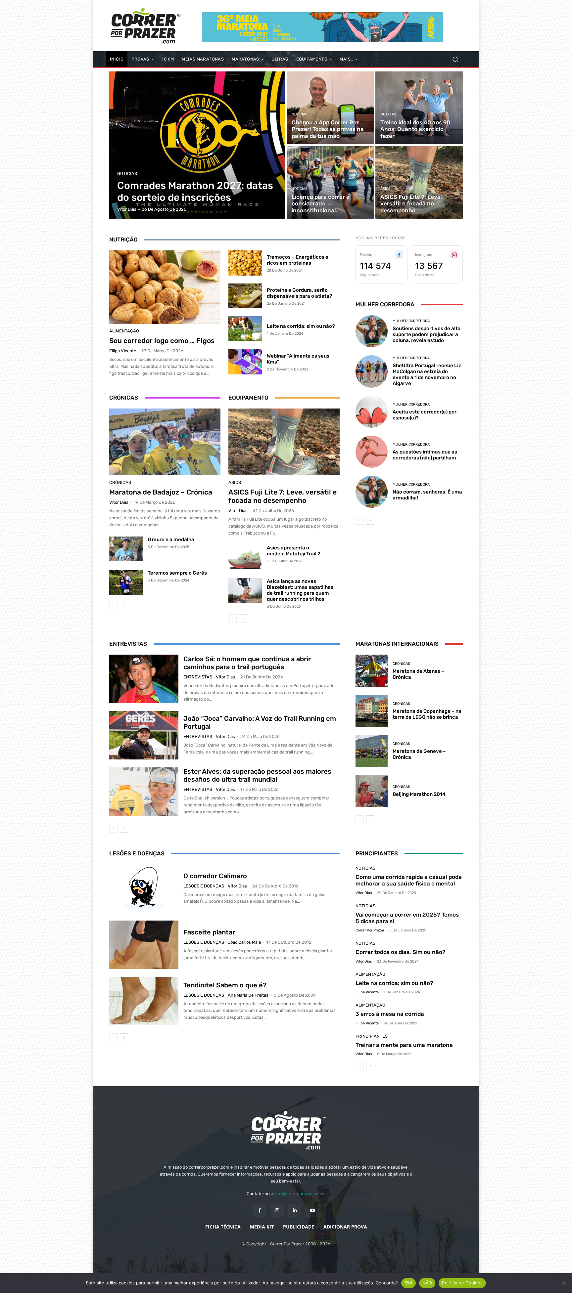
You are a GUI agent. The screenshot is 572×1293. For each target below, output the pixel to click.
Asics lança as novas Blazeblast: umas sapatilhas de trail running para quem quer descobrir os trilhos (300, 590)
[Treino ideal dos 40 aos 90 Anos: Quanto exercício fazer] (419, 107)
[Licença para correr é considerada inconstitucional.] (330, 182)
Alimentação (124, 331)
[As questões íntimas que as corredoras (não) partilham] (372, 452)
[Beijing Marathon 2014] (372, 791)
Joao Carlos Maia (244, 942)
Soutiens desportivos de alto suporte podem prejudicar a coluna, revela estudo (426, 334)
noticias (127, 173)
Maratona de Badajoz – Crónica (160, 492)
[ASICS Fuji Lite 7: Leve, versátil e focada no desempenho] (419, 182)
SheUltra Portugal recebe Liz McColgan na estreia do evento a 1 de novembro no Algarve (427, 374)
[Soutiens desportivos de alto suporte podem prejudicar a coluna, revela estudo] (372, 331)
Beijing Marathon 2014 (419, 794)
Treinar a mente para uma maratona (404, 1045)
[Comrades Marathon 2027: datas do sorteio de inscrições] (197, 145)
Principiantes (372, 1036)
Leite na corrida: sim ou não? (301, 326)
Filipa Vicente (122, 350)
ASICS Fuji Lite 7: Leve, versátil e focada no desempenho (282, 496)
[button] (455, 59)
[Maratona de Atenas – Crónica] (372, 671)
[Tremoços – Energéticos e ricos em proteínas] (245, 263)
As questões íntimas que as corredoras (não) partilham (425, 455)
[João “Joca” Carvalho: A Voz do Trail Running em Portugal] (143, 735)
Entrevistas (197, 677)
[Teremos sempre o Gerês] (126, 582)
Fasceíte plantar (209, 932)
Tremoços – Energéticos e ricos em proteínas (297, 260)
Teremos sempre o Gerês (177, 573)
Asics (385, 189)
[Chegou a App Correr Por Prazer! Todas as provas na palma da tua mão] (330, 107)
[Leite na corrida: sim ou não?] (245, 328)
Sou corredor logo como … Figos (162, 340)
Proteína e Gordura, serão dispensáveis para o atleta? (299, 293)
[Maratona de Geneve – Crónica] (372, 751)
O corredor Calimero (215, 876)
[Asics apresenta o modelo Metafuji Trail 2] (245, 557)
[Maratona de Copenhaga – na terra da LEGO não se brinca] (372, 711)
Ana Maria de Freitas (248, 995)
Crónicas (120, 482)
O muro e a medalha (171, 539)
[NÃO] (563, 1283)
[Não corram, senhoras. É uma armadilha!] (372, 492)
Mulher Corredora (411, 321)
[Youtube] (312, 1210)
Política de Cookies (462, 1282)
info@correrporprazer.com (300, 1193)
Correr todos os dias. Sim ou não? (401, 952)
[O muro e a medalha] (126, 549)
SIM (408, 1282)
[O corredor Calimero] (143, 888)
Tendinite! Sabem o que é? (224, 985)
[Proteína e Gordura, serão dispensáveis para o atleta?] (245, 296)
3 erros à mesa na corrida (390, 1014)
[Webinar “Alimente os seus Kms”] (245, 361)
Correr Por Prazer (370, 930)
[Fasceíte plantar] (143, 945)
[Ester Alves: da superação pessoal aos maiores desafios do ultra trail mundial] (143, 791)
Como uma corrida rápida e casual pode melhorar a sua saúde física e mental (409, 880)
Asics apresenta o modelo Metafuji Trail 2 (293, 551)
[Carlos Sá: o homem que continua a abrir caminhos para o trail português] (143, 679)
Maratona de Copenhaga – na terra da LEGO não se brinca (427, 714)
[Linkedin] (294, 1210)
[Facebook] (259, 1210)
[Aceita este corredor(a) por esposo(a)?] (372, 412)
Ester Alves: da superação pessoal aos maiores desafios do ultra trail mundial (257, 775)
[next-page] (124, 606)
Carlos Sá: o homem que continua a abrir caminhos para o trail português (247, 663)
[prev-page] (113, 606)
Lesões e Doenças (203, 886)
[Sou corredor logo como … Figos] (164, 287)
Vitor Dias (118, 502)
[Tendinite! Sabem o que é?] (143, 1001)
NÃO (427, 1282)
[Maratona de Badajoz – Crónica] (164, 442)
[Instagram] (277, 1210)
